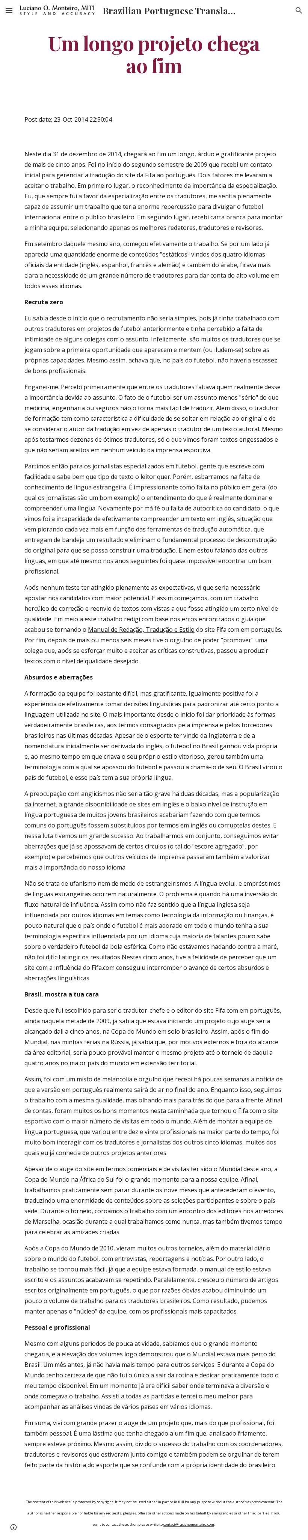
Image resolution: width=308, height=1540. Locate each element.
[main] (154, 54)
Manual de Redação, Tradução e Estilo (141, 629)
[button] (9, 10)
